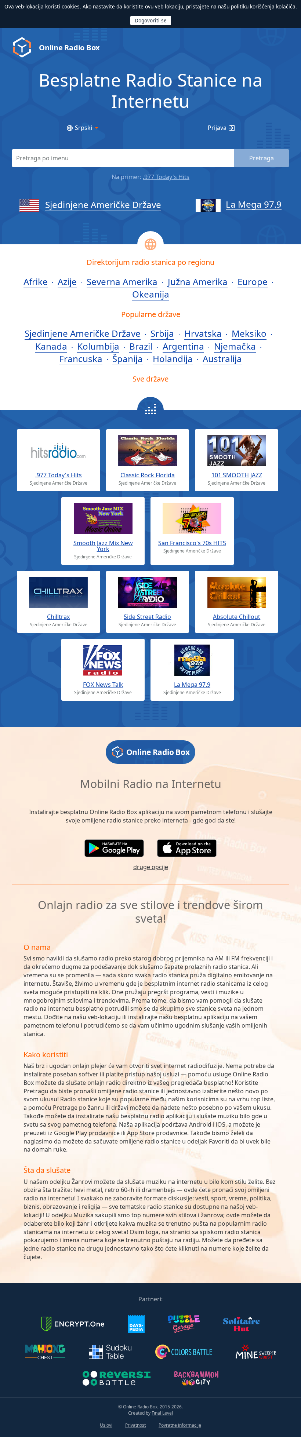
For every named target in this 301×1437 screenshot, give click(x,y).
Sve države (150, 378)
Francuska (80, 359)
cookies (71, 6)
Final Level (162, 1413)
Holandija (173, 359)
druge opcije (150, 867)
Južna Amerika (198, 282)
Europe (252, 282)
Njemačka (235, 346)
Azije (67, 282)
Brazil (140, 346)
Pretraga (261, 158)
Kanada (51, 346)
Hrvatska (203, 333)
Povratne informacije (180, 1425)
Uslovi (106, 1425)
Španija (127, 359)
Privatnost (135, 1425)
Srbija (162, 333)
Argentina (183, 346)
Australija (222, 359)
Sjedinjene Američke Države (103, 204)
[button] (114, 848)
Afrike (35, 282)
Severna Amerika (122, 282)
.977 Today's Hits (166, 177)
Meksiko (249, 333)
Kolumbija (98, 346)
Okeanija (150, 294)
